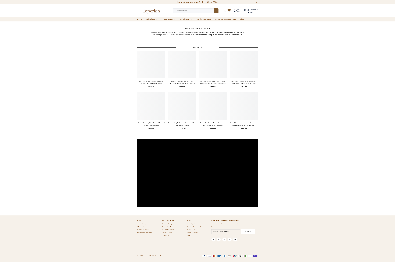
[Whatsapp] (230, 239)
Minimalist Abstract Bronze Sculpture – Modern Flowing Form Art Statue (212, 124)
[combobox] (193, 10)
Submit (248, 232)
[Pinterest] (224, 239)
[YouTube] (235, 239)
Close (257, 2)
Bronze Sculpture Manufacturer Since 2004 (197, 2)
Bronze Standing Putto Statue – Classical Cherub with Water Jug (151, 124)
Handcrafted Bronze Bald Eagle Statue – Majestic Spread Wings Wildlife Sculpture (213, 82)
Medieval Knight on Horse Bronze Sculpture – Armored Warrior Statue (182, 124)
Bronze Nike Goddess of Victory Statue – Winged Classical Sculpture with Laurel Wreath (244, 82)
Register (255, 9)
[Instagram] (219, 239)
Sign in (248, 10)
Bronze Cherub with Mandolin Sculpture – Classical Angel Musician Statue (151, 82)
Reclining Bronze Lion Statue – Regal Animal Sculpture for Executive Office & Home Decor (182, 82)
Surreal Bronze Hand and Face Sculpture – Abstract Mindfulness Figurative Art (244, 124)
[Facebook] (213, 239)
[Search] (195, 10)
